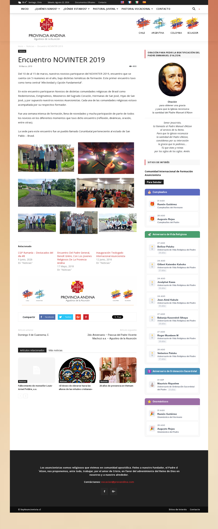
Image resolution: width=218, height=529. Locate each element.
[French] (129, 2)
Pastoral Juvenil (104, 8)
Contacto (102, 2)
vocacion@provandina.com (117, 481)
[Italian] (137, 2)
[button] (195, 9)
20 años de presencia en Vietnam (116, 385)
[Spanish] (144, 2)
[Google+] (113, 491)
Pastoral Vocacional (136, 8)
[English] (122, 2)
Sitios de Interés (178, 509)
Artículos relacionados (32, 350)
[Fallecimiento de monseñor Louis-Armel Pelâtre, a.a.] (36, 370)
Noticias (22, 51)
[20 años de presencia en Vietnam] (118, 370)
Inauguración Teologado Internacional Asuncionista (110, 254)
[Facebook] (104, 491)
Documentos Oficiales (85, 2)
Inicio (25, 8)
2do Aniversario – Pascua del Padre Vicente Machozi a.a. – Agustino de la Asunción (112, 336)
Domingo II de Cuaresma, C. (33, 334)
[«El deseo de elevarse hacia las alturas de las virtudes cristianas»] (77, 370)
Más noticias (56, 350)
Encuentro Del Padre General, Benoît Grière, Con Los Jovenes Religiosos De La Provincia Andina (74, 257)
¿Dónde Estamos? (75, 8)
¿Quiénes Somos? (46, 8)
